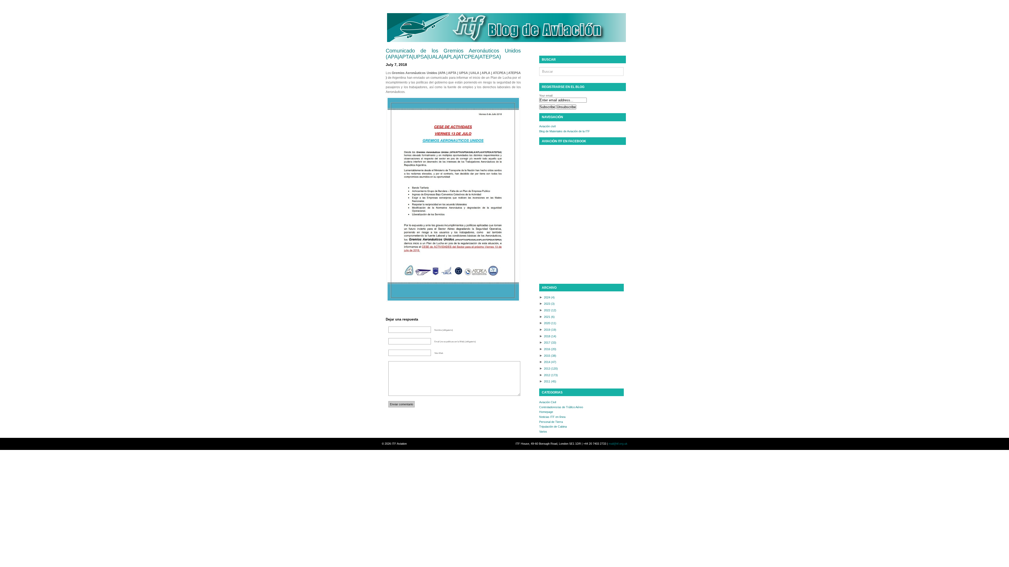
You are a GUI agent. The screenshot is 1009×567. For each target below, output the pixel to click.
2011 (550, 381)
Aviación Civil (547, 402)
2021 (549, 316)
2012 (551, 375)
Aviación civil (547, 126)
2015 (550, 355)
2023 (549, 303)
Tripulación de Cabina (553, 426)
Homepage (546, 411)
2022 (550, 310)
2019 (550, 329)
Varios (543, 431)
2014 (550, 362)
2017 (550, 342)
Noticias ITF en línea (552, 416)
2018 (550, 336)
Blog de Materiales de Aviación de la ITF (564, 131)
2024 (549, 297)
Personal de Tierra (551, 421)
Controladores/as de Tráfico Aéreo (561, 407)
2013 (551, 368)
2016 (550, 349)
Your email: (546, 95)
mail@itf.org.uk (618, 443)
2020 (550, 323)
